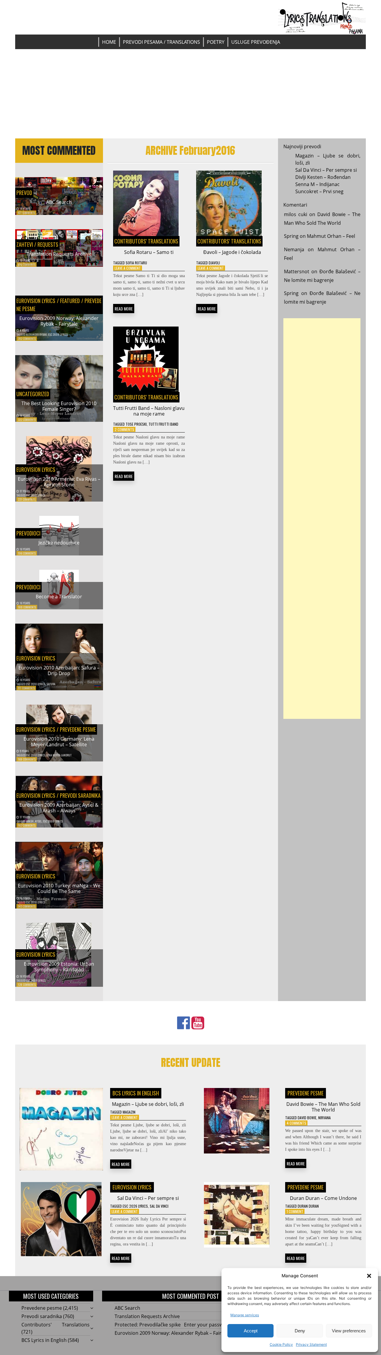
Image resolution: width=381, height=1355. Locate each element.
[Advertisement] (190, 93)
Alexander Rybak (36, 334)
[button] (369, 1276)
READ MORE (124, 308)
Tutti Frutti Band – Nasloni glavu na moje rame (149, 411)
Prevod (24, 192)
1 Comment (295, 1211)
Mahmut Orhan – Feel (331, 236)
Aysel (38, 821)
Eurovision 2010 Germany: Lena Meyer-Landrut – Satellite (59, 742)
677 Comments (26, 212)
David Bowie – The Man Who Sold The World (323, 1107)
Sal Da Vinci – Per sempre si (326, 170)
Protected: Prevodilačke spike (148, 1324)
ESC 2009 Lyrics (58, 334)
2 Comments (124, 429)
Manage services (244, 1315)
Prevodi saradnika (80, 795)
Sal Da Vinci (159, 1206)
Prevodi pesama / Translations (161, 42)
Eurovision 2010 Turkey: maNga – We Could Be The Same (59, 888)
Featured (70, 301)
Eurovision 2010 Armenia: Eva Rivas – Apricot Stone (59, 482)
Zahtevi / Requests (37, 244)
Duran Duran (308, 1206)
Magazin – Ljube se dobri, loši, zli (148, 1104)
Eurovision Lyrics (35, 301)
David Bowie (307, 1117)
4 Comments (296, 1122)
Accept (250, 1330)
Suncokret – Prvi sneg (319, 191)
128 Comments (27, 984)
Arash (30, 821)
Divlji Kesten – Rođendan (323, 177)
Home (109, 42)
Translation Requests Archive (59, 254)
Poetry (215, 42)
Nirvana (324, 1117)
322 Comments (27, 419)
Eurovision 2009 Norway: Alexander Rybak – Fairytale (59, 321)
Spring (291, 236)
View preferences (349, 1330)
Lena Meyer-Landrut (58, 755)
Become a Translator (59, 596)
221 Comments (26, 499)
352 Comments (27, 338)
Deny (300, 1330)
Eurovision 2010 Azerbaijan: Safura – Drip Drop (58, 670)
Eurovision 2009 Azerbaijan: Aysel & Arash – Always (59, 808)
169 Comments (27, 759)
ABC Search (59, 202)
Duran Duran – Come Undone (323, 1198)
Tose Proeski (136, 424)
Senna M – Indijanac (317, 184)
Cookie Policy (281, 1344)
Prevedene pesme (78, 729)
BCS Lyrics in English (136, 1093)
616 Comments (26, 264)
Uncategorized (32, 394)
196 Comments (27, 553)
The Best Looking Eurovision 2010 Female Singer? (58, 406)
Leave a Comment (128, 268)
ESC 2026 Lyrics (135, 1206)
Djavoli (214, 262)
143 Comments (26, 906)
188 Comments (27, 607)
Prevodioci (28, 533)
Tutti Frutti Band (163, 424)
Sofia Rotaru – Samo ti (149, 252)
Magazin (129, 1111)
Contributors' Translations (146, 241)
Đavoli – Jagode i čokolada (232, 252)
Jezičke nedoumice (58, 542)
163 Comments (26, 825)
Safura (50, 684)
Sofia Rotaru (136, 262)
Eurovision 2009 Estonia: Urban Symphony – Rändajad (59, 967)
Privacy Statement (311, 1344)
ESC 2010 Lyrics (35, 495)
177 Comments (26, 688)
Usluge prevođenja (255, 42)
